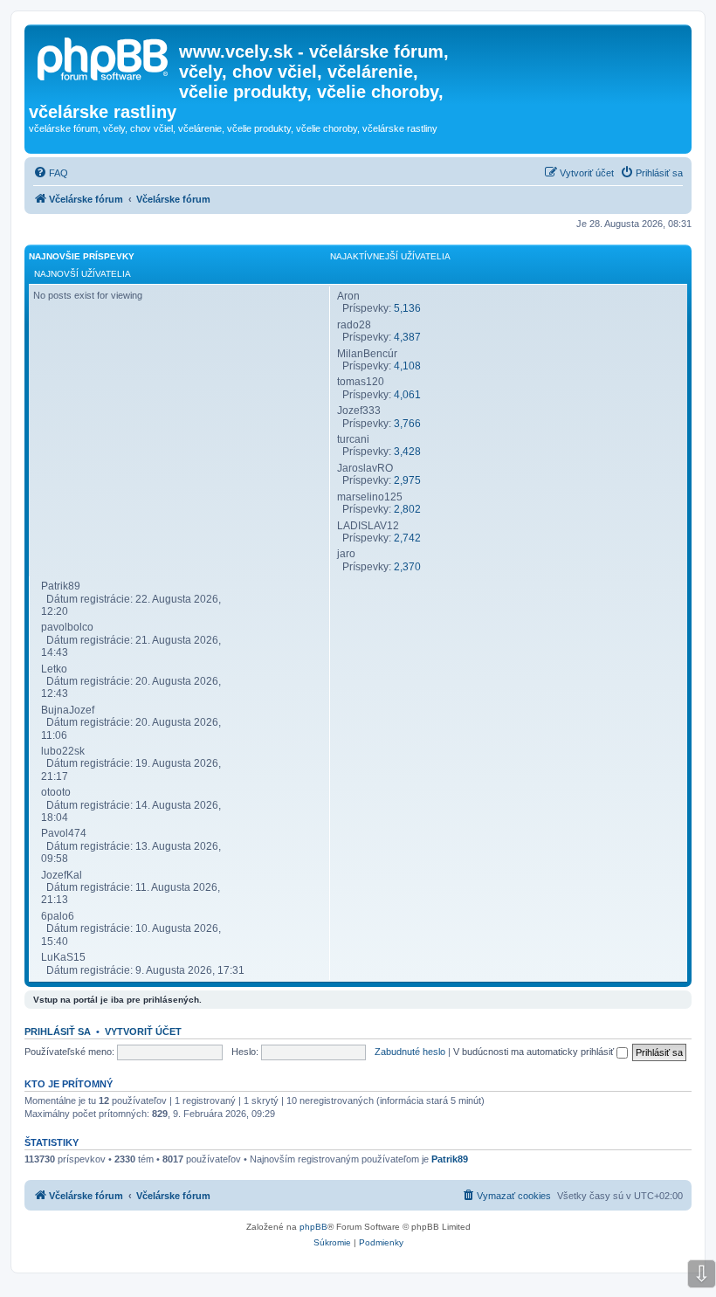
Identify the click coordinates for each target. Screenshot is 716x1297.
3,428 (407, 451)
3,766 (407, 423)
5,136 (407, 308)
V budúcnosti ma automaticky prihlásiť (534, 1051)
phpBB (313, 1226)
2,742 (407, 538)
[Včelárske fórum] (104, 57)
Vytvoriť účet (143, 1031)
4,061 (407, 395)
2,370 (407, 567)
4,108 (407, 366)
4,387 (407, 337)
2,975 (407, 480)
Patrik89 (449, 1159)
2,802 (407, 509)
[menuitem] (50, 172)
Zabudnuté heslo (410, 1051)
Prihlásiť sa (57, 1031)
